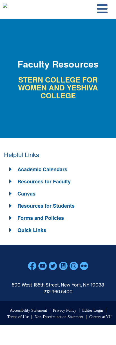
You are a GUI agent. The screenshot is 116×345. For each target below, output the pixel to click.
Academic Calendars (42, 169)
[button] (38, 169)
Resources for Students (46, 205)
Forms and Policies (40, 218)
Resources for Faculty (44, 181)
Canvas (26, 193)
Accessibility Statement (28, 310)
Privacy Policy (64, 310)
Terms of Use (18, 317)
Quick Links (31, 230)
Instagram (74, 266)
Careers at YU (100, 317)
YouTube (42, 266)
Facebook (32, 266)
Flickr (84, 266)
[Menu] (101, 9)
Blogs (63, 266)
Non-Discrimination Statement (59, 317)
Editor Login (92, 310)
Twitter (53, 266)
